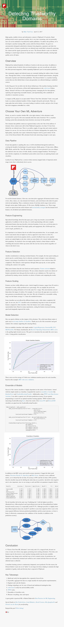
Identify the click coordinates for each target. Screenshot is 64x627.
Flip (8, 612)
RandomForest (9, 394)
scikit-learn (47, 88)
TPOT (9, 590)
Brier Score (35, 475)
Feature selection (45, 268)
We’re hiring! (20, 608)
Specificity (26, 475)
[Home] (4, 5)
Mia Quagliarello (50, 602)
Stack (23, 401)
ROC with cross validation (26, 380)
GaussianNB (48, 327)
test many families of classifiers (22, 321)
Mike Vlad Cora (28, 32)
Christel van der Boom (11, 604)
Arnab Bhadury (30, 602)
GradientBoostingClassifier (24, 394)
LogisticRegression (39, 327)
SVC (19, 302)
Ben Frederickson (20, 602)
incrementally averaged (38, 207)
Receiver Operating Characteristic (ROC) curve (44, 330)
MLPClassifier (9, 330)
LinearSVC (42, 401)
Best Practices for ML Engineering (45, 598)
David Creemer (40, 602)
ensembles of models (47, 392)
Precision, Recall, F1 (16, 475)
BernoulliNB (51, 401)
